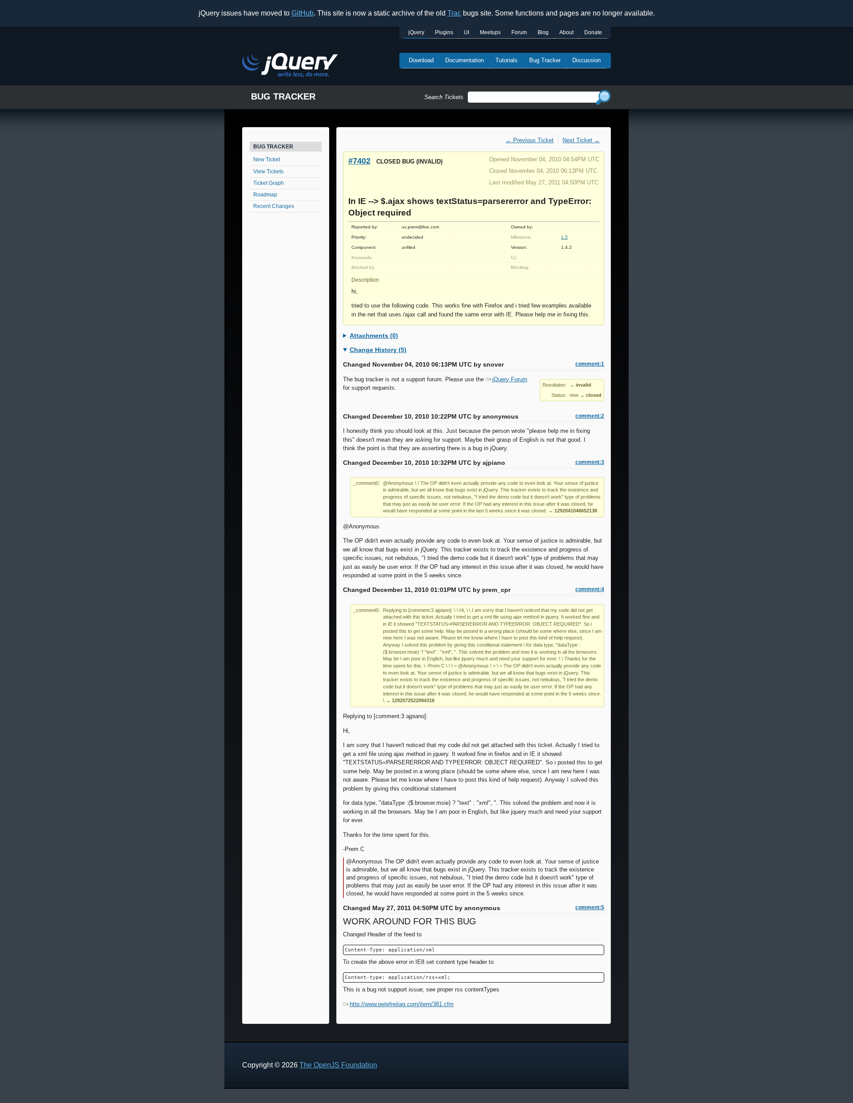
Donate (593, 32)
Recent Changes (273, 206)
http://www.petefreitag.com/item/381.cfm (402, 1004)
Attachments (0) (374, 335)
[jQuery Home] (290, 66)
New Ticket (266, 159)
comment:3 (589, 462)
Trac (454, 13)
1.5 (564, 237)
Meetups (490, 32)
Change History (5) (378, 349)
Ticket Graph (268, 183)
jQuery (416, 32)
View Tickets (268, 171)
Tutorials (506, 60)
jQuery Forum (509, 379)
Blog (543, 32)
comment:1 (589, 364)
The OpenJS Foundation (338, 1065)
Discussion (586, 60)
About (566, 32)
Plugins (444, 32)
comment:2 (589, 416)
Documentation (464, 60)
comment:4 (589, 589)
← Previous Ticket (530, 140)
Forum (519, 32)
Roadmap (265, 195)
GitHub (302, 13)
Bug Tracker (545, 60)
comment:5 (589, 907)
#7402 (359, 160)
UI (466, 32)
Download (421, 60)
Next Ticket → (581, 140)
